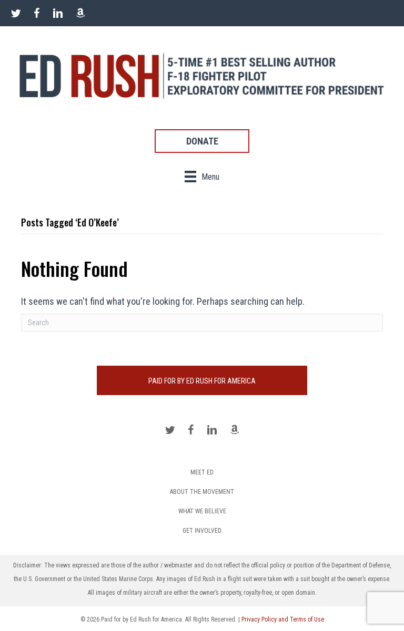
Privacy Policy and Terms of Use (282, 619)
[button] (202, 141)
